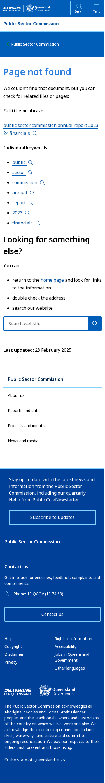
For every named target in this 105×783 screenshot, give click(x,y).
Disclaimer (14, 654)
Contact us (52, 614)
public (19, 162)
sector (19, 172)
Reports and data (24, 410)
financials (23, 223)
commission (25, 182)
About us (16, 395)
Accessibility (65, 646)
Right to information (73, 638)
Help (8, 638)
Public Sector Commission (35, 44)
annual (20, 192)
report (19, 203)
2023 (18, 213)
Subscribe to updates (52, 517)
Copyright (13, 646)
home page (52, 280)
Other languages (70, 668)
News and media (23, 440)
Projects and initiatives (29, 425)
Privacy (10, 662)
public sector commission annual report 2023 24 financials (50, 129)
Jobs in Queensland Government (72, 657)
